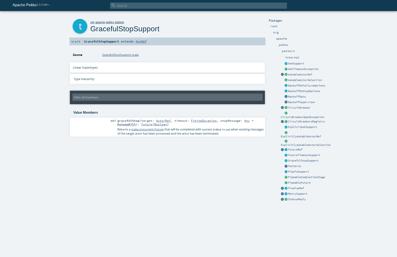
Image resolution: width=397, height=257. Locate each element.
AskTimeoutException (303, 69)
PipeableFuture (299, 182)
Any (247, 120)
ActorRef (163, 120)
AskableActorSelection (305, 80)
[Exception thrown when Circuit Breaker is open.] (286, 113)
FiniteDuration (204, 120)
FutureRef (295, 149)
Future (146, 124)
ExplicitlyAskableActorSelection (306, 145)
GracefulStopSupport (303, 160)
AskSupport (296, 63)
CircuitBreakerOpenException (302, 117)
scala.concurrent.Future (147, 129)
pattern (119, 22)
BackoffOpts (297, 96)
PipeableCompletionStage (306, 177)
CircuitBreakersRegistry (306, 121)
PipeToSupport (298, 171)
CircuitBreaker (299, 107)
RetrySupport (297, 193)
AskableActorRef (300, 74)
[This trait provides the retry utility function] (286, 194)
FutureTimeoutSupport (304, 155)
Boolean (160, 124)
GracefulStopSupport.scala (120, 55)
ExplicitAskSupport (302, 127)
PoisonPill (126, 124)
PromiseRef (296, 188)
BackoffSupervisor (301, 102)
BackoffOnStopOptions (304, 91)
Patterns (294, 166)
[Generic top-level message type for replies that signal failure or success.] (286, 199)
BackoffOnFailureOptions (306, 85)
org (92, 22)
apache (100, 22)
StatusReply (297, 199)
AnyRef (141, 41)
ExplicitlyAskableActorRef (301, 136)
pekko (110, 22)
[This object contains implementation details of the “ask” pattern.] (286, 64)
